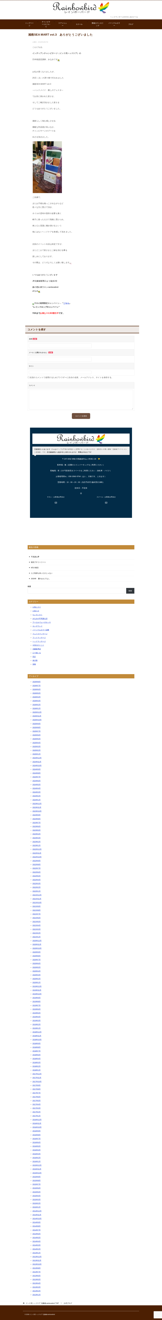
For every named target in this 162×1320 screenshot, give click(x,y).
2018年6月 (36, 1055)
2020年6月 (36, 963)
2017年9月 (36, 1085)
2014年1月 (36, 1253)
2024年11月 (36, 762)
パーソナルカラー (114, 24)
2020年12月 (37, 941)
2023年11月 (36, 807)
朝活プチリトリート (38, 562)
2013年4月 (36, 1283)
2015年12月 (37, 1165)
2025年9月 (36, 724)
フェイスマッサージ (39, 634)
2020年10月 (37, 948)
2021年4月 (36, 925)
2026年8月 (36, 682)
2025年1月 (36, 754)
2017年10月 (37, 1081)
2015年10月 (37, 1173)
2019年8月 (36, 1001)
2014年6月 (36, 1234)
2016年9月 (36, 1131)
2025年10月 (37, 720)
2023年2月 (36, 842)
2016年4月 (36, 1150)
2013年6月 (36, 1276)
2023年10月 (37, 811)
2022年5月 (36, 876)
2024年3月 (36, 792)
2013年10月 (37, 1264)
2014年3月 (36, 1245)
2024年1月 (36, 800)
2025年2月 (36, 750)
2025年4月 (36, 743)
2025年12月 (37, 712)
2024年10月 (37, 765)
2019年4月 (36, 1017)
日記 (34, 657)
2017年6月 (36, 1097)
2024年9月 (36, 769)
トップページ (29, 24)
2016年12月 (37, 1120)
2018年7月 (36, 1051)
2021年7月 (36, 914)
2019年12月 (37, 986)
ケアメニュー (62, 24)
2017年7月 (36, 1093)
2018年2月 (36, 1066)
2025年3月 (36, 746)
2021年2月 (36, 933)
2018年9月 (36, 1043)
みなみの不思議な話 (39, 619)
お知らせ (35, 611)
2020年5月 (36, 967)
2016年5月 (36, 1146)
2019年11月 (36, 990)
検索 (29, 586)
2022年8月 (36, 864)
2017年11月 (36, 1078)
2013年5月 (36, 1279)
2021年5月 (36, 922)
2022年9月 (36, 861)
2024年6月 (36, 781)
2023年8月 (36, 819)
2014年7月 (36, 1230)
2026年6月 (36, 689)
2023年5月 (36, 830)
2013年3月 (36, 1287)
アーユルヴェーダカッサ (41, 622)
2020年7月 (36, 960)
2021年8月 (36, 910)
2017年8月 (36, 1089)
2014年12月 (37, 1211)
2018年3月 (36, 1062)
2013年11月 (36, 1260)
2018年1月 (36, 1070)
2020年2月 (36, 979)
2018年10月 (37, 1040)
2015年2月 (36, 1203)
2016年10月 (37, 1127)
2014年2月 (36, 1249)
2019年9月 (36, 998)
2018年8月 (36, 1047)
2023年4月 (36, 834)
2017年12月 (37, 1074)
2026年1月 (36, 708)
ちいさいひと (37, 615)
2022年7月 (36, 868)
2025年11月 (36, 716)
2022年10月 (37, 857)
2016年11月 (36, 1123)
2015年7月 (36, 1184)
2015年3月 (36, 1199)
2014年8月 (36, 1226)
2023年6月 (36, 826)
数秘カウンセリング (97, 24)
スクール (79, 24)
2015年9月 (36, 1177)
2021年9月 (36, 906)
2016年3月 (36, 1154)
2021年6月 (36, 918)
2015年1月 (36, 1207)
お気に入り (36, 607)
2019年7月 (36, 1005)
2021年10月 (37, 902)
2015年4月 (36, 1196)
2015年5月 (36, 1192)
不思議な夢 (35, 557)
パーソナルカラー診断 (40, 630)
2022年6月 (36, 872)
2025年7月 (36, 731)
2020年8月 (36, 956)
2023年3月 (36, 838)
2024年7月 (36, 777)
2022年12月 (37, 849)
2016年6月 (36, 1142)
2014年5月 (36, 1238)
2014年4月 (36, 1241)
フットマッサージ (39, 638)
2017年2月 (36, 1112)
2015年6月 (36, 1188)
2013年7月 (36, 1272)
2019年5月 (36, 1013)
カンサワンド (37, 626)
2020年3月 (36, 975)
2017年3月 (36, 1108)
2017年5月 (36, 1101)
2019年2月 (36, 1024)
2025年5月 (36, 739)
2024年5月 (36, 784)
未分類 (34, 660)
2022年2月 (36, 887)
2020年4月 (36, 971)
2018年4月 (36, 1059)
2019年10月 (37, 994)
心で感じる (36, 653)
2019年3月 (36, 1020)
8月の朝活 (35, 568)
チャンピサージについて (46, 24)
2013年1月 (36, 1295)
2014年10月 (37, 1219)
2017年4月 (36, 1104)
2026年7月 (36, 686)
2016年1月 (36, 1161)
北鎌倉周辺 (36, 649)
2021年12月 (37, 895)
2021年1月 (36, 937)
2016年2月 (36, 1158)
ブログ (130, 24)
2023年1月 (36, 845)
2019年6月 (36, 1009)
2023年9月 (36, 815)
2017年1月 (36, 1116)
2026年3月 (36, 701)
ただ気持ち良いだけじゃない (42, 573)
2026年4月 (36, 697)
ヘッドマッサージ (39, 641)
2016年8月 (36, 1135)
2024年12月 (37, 758)
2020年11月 (36, 944)
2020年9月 (36, 952)
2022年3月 (36, 883)
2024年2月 (36, 796)
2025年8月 (36, 727)
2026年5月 (36, 693)
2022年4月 (36, 880)
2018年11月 (36, 1036)
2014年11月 (36, 1215)
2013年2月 (36, 1291)
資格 (34, 664)
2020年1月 (36, 982)
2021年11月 (36, 899)
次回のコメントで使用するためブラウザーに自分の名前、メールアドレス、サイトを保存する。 (71, 377)
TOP (42, 1303)
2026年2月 (36, 705)
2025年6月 (36, 735)
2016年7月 (36, 1139)
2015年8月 (36, 1180)
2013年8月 (36, 1268)
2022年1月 (36, 891)
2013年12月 (37, 1257)
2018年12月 (37, 1032)
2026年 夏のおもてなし (40, 579)
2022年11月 (36, 853)
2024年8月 (36, 773)
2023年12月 (37, 804)
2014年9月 (36, 1222)
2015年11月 (36, 1169)
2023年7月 (36, 823)
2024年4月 (36, 788)
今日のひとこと (38, 645)
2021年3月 (36, 929)
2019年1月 (36, 1028)
